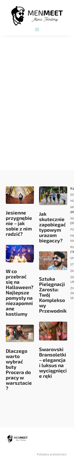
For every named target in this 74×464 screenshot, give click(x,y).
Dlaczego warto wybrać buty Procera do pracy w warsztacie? (19, 369)
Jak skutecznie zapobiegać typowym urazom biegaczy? (52, 227)
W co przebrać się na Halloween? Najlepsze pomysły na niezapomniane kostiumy (20, 292)
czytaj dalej (21, 149)
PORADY (33, 111)
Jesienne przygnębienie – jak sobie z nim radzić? (19, 223)
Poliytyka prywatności (52, 454)
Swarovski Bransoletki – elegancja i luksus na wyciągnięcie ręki (53, 362)
